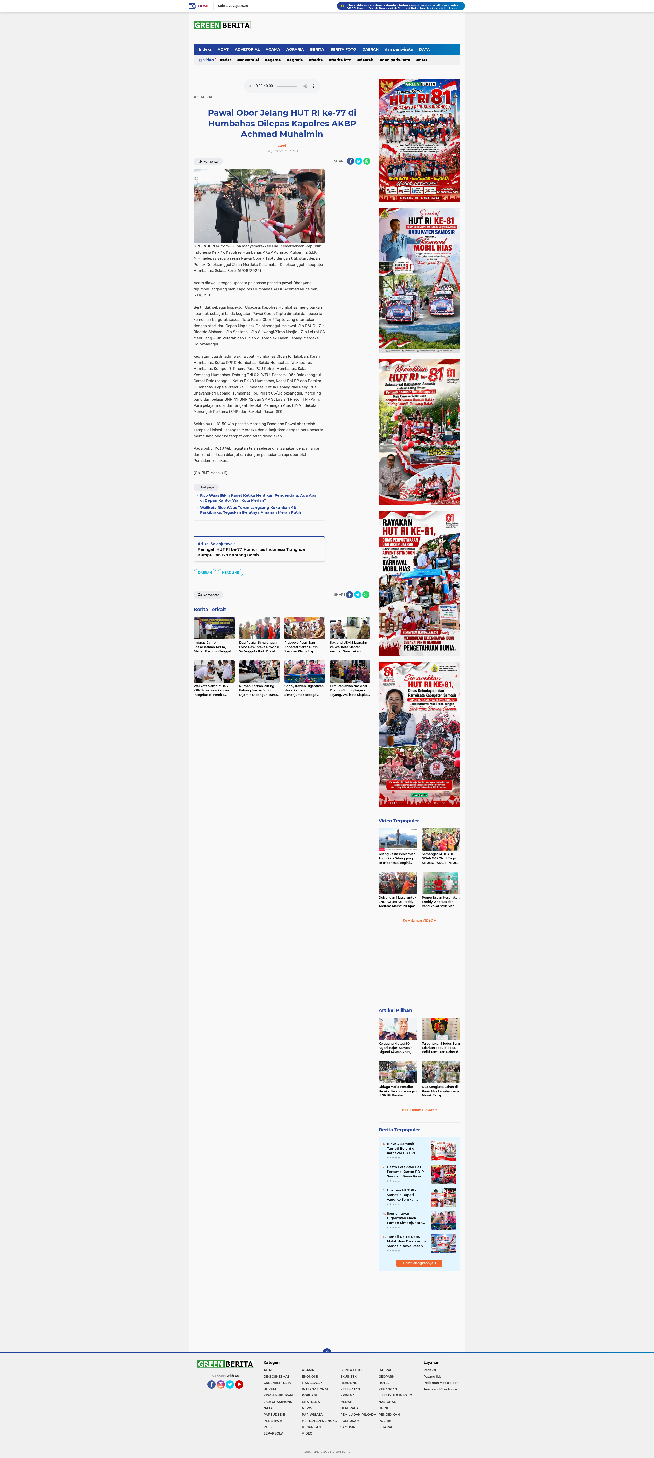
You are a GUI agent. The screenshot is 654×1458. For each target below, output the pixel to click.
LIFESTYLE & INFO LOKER (398, 1395)
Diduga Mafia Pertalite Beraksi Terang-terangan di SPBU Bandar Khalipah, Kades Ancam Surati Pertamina (398, 1091)
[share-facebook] (350, 161)
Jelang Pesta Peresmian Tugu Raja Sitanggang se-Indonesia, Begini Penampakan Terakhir (397, 858)
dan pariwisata (399, 49)
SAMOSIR (347, 1427)
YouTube (243, 1391)
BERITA (317, 49)
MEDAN (346, 1402)
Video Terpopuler (399, 821)
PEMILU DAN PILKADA (358, 1414)
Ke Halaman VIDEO (418, 920)
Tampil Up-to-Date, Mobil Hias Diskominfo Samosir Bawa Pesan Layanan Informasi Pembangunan (406, 1241)
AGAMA (273, 49)
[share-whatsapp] (366, 161)
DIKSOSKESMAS (277, 1376)
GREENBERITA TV (277, 1383)
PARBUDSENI (274, 1414)
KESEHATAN (350, 1389)
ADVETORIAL (247, 49)
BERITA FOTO (343, 49)
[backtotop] (327, 1353)
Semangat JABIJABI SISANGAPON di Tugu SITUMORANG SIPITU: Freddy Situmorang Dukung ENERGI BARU (440, 858)
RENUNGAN (311, 1427)
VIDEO (307, 1433)
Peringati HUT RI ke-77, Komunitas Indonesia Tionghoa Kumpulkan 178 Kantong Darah (251, 552)
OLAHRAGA (349, 1408)
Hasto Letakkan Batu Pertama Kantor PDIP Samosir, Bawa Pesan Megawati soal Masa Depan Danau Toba (405, 1172)
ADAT (223, 49)
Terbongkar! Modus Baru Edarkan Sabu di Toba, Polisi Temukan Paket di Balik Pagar (441, 1048)
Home (203, 6)
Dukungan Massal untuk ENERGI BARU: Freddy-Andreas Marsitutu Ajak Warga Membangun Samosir (397, 901)
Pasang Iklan (433, 1376)
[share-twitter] (358, 161)
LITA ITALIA (311, 1402)
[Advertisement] (419, 965)
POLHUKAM (349, 1421)
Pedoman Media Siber (441, 1383)
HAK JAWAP (312, 1383)
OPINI (383, 1408)
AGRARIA (295, 49)
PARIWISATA (312, 1414)
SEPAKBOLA (273, 1433)
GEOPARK (386, 1376)
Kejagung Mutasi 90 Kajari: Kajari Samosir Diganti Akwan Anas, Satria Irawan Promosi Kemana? (396, 1048)
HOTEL (384, 1383)
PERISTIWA (273, 1421)
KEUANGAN (388, 1389)
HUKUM (270, 1389)
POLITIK (385, 1421)
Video (208, 60)
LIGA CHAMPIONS (278, 1402)
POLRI (269, 1427)
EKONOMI (310, 1376)
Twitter (232, 1391)
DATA (424, 49)
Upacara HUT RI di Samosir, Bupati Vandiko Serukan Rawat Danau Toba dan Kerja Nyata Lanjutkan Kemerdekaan (403, 1195)
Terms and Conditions (440, 1389)
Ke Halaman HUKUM (418, 1110)
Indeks (205, 49)
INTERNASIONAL (315, 1389)
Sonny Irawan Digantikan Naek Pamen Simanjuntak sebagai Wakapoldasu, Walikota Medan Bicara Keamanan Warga (406, 1218)
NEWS (307, 1408)
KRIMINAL (348, 1395)
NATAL (269, 1408)
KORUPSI (309, 1395)
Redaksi (430, 1370)
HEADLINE (230, 573)
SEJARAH (386, 1427)
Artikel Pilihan (395, 1010)
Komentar (211, 161)
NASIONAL (387, 1402)
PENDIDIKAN (389, 1414)
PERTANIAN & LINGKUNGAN (321, 1421)
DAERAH (370, 49)
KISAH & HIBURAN (278, 1395)
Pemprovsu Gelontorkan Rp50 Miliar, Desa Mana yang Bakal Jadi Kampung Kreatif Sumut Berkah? (403, 6)
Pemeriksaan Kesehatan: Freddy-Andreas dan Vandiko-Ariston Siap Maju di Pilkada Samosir (441, 901)
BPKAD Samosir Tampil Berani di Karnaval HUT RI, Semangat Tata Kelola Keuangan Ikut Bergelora (406, 1148)
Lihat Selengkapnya (418, 1263)
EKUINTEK (348, 1376)
